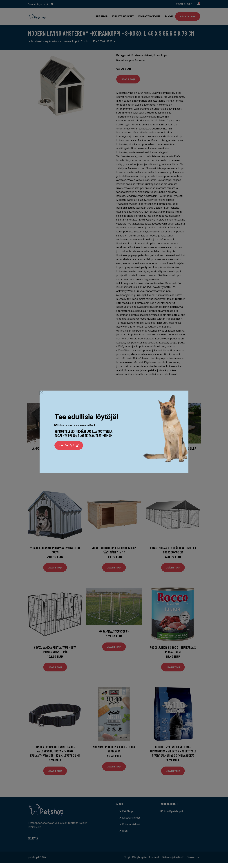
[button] (68, 445)
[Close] (41, 393)
